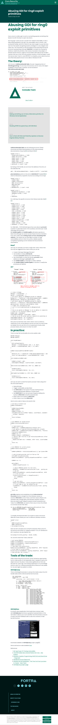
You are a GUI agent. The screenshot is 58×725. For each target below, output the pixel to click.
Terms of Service (11, 717)
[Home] (10, 2)
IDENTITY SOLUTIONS (15, 698)
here (30, 645)
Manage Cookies (46, 722)
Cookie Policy (34, 716)
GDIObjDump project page (20, 665)
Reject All (47, 719)
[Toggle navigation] (55, 2)
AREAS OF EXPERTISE (15, 694)
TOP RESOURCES (14, 706)
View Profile (28, 100)
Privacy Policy (29, 716)
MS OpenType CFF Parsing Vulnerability (24, 651)
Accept (46, 717)
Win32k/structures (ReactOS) (21, 659)
